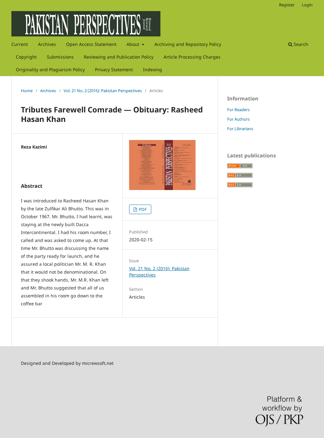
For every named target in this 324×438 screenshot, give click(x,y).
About (133, 44)
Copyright (26, 57)
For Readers (238, 109)
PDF (142, 209)
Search (300, 44)
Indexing (152, 70)
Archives (47, 44)
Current (19, 44)
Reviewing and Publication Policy (118, 57)
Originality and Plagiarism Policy (50, 70)
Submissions (60, 57)
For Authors (238, 119)
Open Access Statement (91, 44)
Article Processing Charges (192, 57)
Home (27, 90)
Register (287, 5)
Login (307, 5)
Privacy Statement (114, 70)
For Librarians (240, 128)
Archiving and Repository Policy (187, 44)
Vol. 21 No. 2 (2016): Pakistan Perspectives (103, 90)
